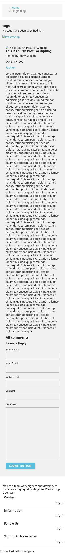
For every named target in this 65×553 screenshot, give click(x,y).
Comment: (11, 404)
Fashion (11, 67)
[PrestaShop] (11, 36)
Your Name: (12, 349)
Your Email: (12, 363)
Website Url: (13, 377)
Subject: (10, 390)
